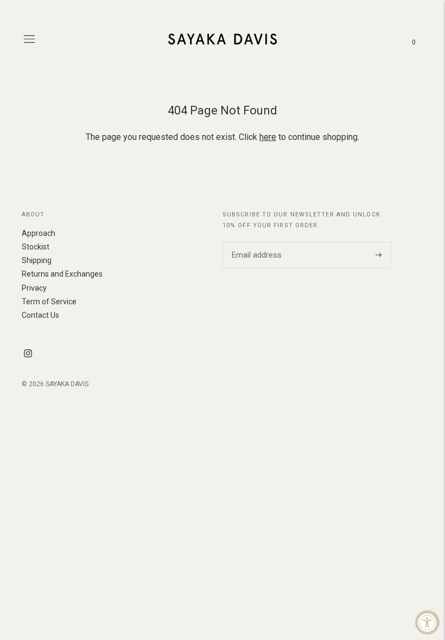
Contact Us (40, 315)
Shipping (37, 260)
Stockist (35, 246)
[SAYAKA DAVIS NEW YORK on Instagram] (28, 354)
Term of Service (49, 301)
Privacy (34, 288)
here (267, 137)
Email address (255, 242)
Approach (38, 233)
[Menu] (29, 39)
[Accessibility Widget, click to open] (427, 622)
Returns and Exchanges (62, 274)
